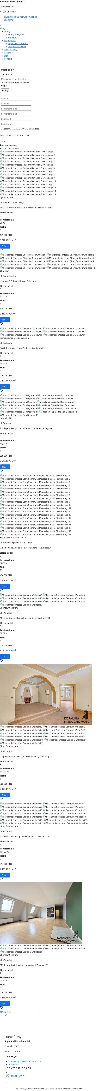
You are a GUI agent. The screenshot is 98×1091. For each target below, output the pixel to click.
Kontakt (8, 58)
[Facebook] (10, 1072)
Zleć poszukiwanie (17, 46)
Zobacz (5, 246)
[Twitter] (15, 1075)
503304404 (9, 19)
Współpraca (10, 40)
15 (8, 1012)
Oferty (7, 31)
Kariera (7, 52)
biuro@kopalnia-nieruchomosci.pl (20, 16)
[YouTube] (10, 1079)
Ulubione (12, 37)
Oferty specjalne (16, 34)
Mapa (4, 141)
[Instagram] (10, 1082)
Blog (6, 55)
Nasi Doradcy (10, 49)
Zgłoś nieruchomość (18, 43)
